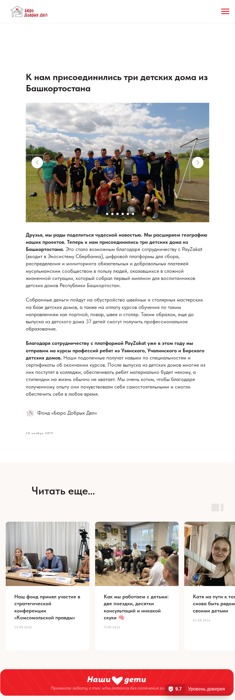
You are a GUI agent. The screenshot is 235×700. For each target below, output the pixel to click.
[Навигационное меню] (225, 11)
